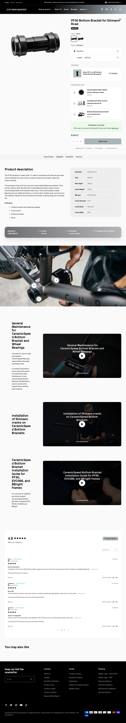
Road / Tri (58, 9)
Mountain (74, 9)
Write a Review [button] (111, 538)
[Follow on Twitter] (11, 705)
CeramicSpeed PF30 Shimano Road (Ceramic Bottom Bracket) (26, 597)
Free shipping (99, 148)
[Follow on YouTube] (21, 705)
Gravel (66, 9)
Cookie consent (49, 689)
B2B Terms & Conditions (107, 689)
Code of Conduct (50, 692)
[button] (114, 577)
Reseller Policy (74, 689)
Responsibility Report (51, 696)
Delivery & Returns (105, 681)
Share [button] (11, 577)
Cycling (7, 2)
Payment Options (104, 692)
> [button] (68, 630)
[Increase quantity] (80, 141)
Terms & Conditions (105, 685)
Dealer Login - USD (105, 677)
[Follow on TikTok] (26, 705)
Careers (47, 677)
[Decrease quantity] (73, 141)
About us (47, 674)
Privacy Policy (49, 685)
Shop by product (44, 9)
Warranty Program (75, 677)
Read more (114, 128)
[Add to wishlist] (120, 20)
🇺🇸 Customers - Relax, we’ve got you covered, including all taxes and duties (64, 2)
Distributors (73, 681)
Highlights (59, 157)
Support (83, 9)
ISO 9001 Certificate (51, 681)
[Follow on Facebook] (6, 705)
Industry (12, 2)
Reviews (79, 157)
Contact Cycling (75, 674)
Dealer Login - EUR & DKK (107, 674)
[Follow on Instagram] (16, 705)
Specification (49, 157)
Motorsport (19, 2)
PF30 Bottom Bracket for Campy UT (18, 573)
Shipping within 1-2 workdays (84, 148)
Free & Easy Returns (111, 148)
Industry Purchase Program (79, 685)
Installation (70, 157)
